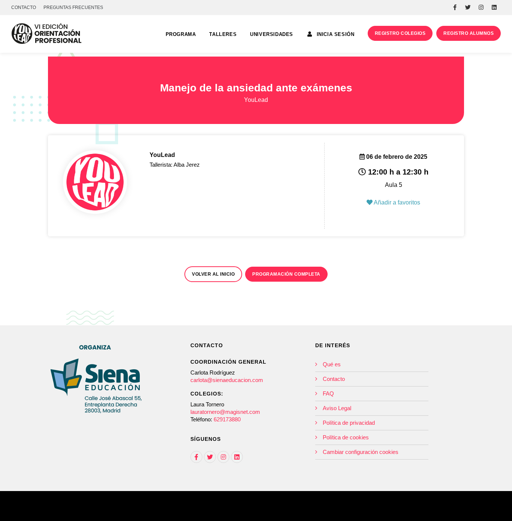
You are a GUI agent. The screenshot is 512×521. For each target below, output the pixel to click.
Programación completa (286, 274)
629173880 (227, 419)
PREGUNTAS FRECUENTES (73, 7)
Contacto (334, 379)
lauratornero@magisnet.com (225, 412)
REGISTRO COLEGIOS (400, 33)
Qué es (332, 364)
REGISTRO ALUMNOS (468, 33)
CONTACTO (23, 7)
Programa (181, 34)
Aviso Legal (337, 408)
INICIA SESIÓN (334, 34)
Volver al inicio (213, 274)
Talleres (223, 34)
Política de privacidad (349, 422)
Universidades (271, 34)
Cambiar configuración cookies (360, 452)
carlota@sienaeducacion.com (226, 380)
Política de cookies (346, 437)
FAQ (328, 393)
